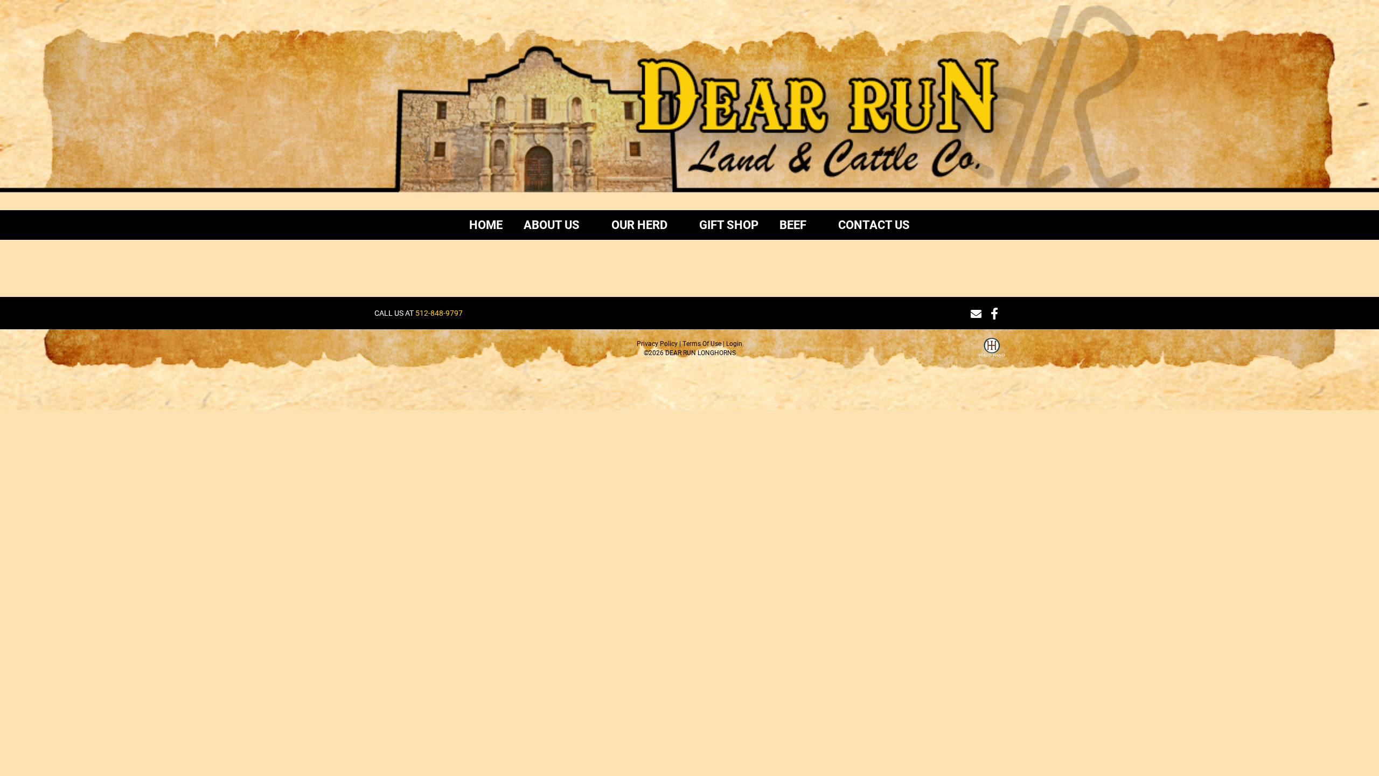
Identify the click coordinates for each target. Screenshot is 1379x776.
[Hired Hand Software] (992, 354)
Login (734, 343)
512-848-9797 (439, 313)
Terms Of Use (701, 343)
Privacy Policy (657, 343)
